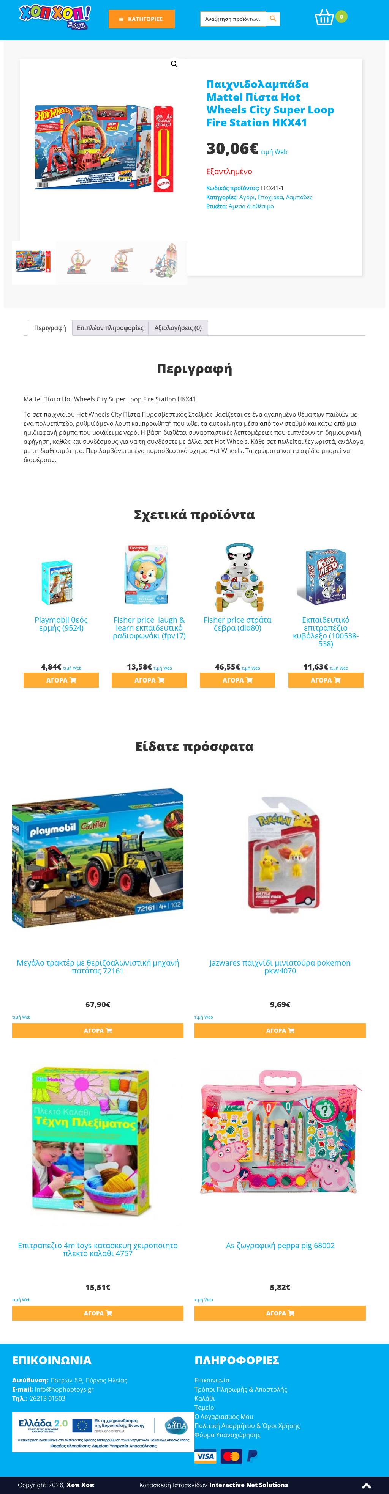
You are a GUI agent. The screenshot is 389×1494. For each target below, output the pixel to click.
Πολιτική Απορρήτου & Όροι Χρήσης (247, 1426)
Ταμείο (204, 1407)
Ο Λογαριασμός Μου (223, 1416)
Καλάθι (204, 1398)
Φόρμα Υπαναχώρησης (227, 1435)
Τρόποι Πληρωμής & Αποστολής (240, 1389)
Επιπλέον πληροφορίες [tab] (110, 328)
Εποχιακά (270, 197)
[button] (174, 64)
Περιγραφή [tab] (50, 328)
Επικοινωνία (211, 1380)
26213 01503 (47, 1398)
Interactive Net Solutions (248, 1485)
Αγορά (57, 680)
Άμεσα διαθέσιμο (251, 206)
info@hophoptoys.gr (64, 1389)
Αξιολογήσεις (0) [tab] (178, 328)
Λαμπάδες (299, 197)
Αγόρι (247, 197)
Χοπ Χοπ (80, 1485)
